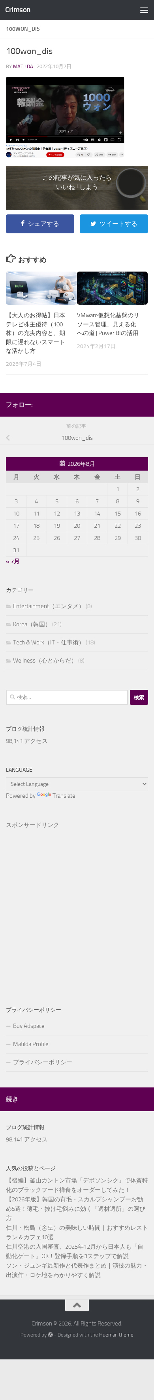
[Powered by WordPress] (50, 1334)
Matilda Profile (31, 1044)
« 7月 (13, 561)
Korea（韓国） (32, 624)
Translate (64, 795)
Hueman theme (116, 1335)
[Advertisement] (77, 904)
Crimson (17, 9)
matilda (23, 66)
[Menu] (144, 10)
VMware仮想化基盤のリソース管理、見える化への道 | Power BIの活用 (108, 324)
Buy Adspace (29, 1026)
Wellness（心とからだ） (45, 660)
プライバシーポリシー (42, 1062)
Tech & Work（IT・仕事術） (49, 642)
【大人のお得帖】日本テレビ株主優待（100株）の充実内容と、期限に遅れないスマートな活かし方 (35, 333)
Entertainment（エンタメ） (49, 606)
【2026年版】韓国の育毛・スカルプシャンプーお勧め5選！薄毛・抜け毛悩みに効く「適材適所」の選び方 (75, 1209)
